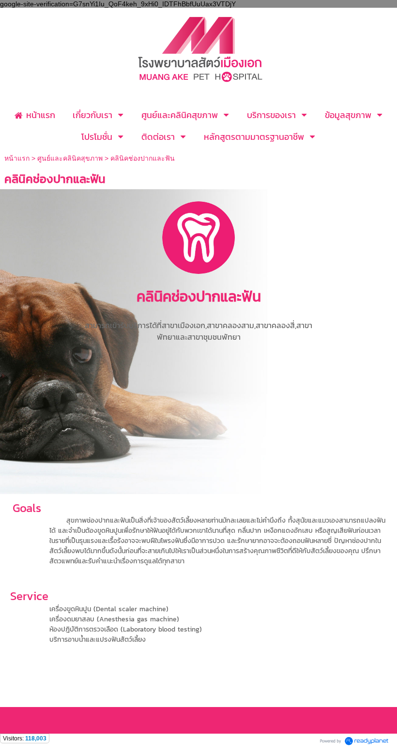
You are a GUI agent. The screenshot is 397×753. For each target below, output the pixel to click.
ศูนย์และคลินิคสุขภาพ (70, 158)
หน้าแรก (17, 158)
